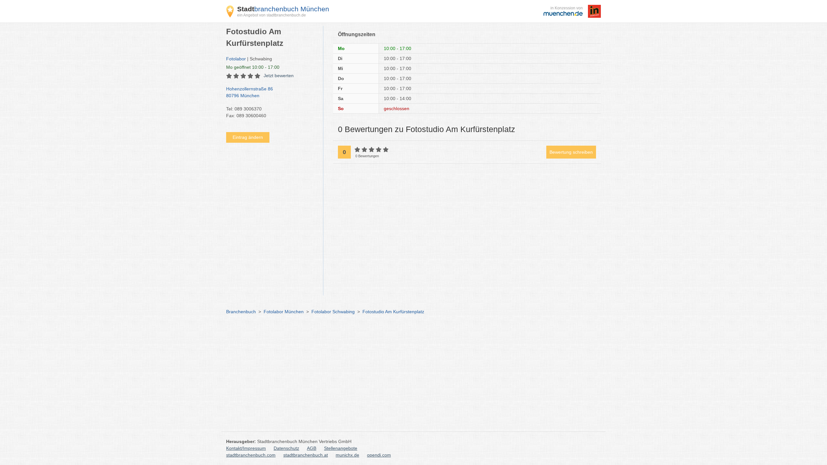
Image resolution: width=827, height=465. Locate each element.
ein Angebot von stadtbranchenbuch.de (271, 15)
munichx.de (347, 455)
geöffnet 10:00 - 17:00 (252, 67)
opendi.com (379, 455)
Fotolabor (236, 58)
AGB (311, 448)
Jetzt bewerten (279, 75)
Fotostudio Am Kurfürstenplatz (393, 311)
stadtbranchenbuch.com (251, 455)
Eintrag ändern (248, 137)
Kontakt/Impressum (246, 448)
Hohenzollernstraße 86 (249, 92)
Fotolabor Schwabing (333, 311)
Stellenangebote (340, 448)
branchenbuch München (283, 9)
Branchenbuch (241, 311)
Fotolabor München (284, 311)
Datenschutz (286, 448)
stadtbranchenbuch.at (305, 455)
